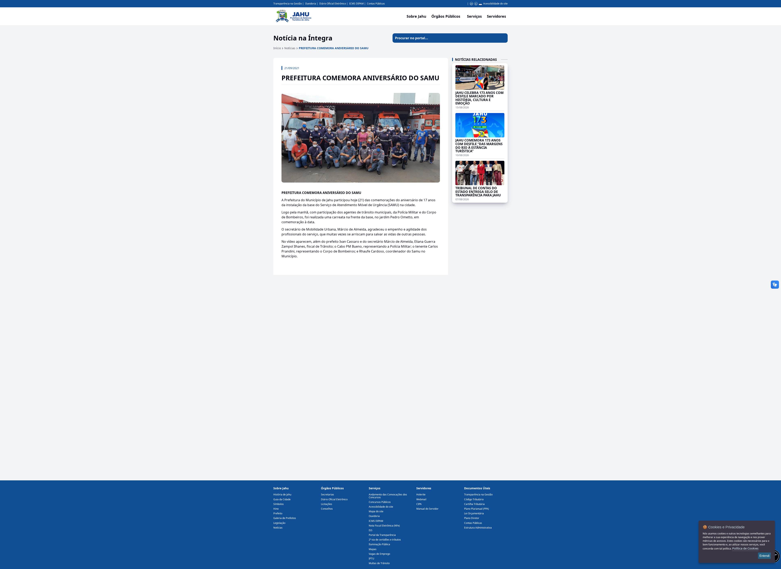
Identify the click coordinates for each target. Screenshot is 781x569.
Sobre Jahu (416, 16)
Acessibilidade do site (495, 3)
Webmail (421, 499)
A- (476, 3)
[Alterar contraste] (480, 4)
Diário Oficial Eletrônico (332, 3)
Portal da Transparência (382, 535)
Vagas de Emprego (379, 554)
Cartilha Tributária (474, 504)
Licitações (326, 504)
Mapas (372, 549)
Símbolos (278, 504)
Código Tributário (474, 499)
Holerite (420, 494)
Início (277, 48)
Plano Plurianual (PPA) (476, 508)
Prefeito (277, 513)
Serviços (474, 16)
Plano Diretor (471, 518)
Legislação (279, 523)
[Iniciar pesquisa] (503, 38)
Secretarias (327, 494)
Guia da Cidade (282, 499)
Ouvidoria (310, 3)
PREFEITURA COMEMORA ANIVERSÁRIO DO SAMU (334, 48)
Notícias (289, 48)
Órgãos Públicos (332, 488)
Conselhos (327, 508)
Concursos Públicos (380, 502)
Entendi (764, 555)
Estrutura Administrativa (478, 527)
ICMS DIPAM (356, 3)
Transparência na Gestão (287, 3)
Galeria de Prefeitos (284, 518)
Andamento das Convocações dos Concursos (388, 496)
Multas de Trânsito (379, 563)
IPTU (371, 558)
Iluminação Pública (379, 544)
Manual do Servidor (427, 508)
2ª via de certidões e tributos (385, 539)
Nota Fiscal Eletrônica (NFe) (384, 525)
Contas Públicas (376, 3)
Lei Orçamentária (474, 513)
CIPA (419, 504)
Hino (276, 508)
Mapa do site (376, 511)
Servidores (423, 488)
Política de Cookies (745, 548)
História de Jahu (282, 494)
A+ (471, 3)
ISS (370, 530)
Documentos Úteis (477, 488)
